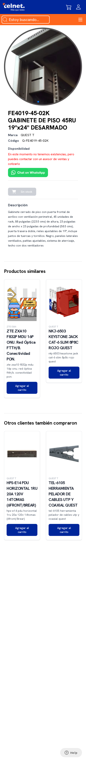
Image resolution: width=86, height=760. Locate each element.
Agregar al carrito (22, 388)
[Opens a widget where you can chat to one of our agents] (71, 753)
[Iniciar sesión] (78, 7)
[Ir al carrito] (69, 7)
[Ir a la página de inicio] (13, 7)
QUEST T (27, 135)
